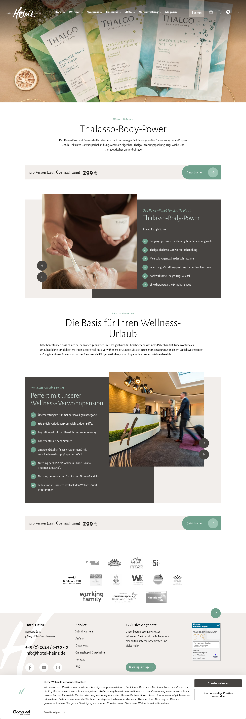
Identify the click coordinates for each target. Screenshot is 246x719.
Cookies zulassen (218, 683)
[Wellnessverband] (177, 580)
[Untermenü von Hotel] (64, 12)
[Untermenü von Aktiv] (134, 12)
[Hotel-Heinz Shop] (211, 12)
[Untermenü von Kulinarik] (120, 12)
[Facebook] (29, 667)
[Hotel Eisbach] (136, 563)
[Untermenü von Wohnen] (82, 12)
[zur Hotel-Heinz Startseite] (23, 13)
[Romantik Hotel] (72, 580)
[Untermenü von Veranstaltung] (160, 12)
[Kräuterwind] (96, 580)
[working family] (91, 597)
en (238, 12)
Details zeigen (52, 712)
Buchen (196, 12)
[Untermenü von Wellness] (101, 12)
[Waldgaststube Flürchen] (114, 563)
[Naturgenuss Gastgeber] (116, 580)
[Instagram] (57, 667)
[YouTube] (43, 667)
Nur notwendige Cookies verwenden (218, 694)
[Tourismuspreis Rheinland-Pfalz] (124, 597)
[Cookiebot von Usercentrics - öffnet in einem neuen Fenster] (21, 712)
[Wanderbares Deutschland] (158, 580)
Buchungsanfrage (139, 667)
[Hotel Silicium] (155, 563)
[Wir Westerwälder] (137, 580)
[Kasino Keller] (92, 563)
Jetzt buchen (195, 172)
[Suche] (219, 12)
